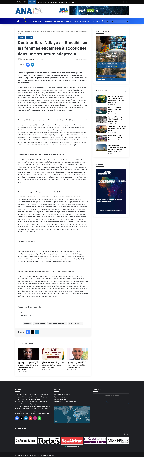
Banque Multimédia (81, 21)
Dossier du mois (35, 21)
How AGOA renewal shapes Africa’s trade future (116, 110)
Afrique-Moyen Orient (62, 21)
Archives (29, 37)
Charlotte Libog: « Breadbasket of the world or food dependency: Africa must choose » (115, 149)
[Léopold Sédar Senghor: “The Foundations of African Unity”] (101, 119)
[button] (127, 439)
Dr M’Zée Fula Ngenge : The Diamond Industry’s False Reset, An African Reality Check (116, 99)
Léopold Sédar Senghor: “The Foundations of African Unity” (117, 119)
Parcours (48, 21)
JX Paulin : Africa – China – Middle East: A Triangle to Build (117, 128)
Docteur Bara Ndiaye (58, 329)
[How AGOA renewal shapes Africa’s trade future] (101, 110)
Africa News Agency (27, 65)
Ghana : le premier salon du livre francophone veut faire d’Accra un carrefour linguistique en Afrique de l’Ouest (52, 371)
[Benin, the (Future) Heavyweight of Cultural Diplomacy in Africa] (101, 138)
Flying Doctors (76, 329)
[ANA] (29, 11)
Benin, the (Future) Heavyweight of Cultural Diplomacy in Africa (117, 138)
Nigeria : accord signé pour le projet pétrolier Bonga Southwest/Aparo (58, 4)
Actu (24, 21)
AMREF (28, 329)
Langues (95, 21)
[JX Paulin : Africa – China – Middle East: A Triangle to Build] (101, 129)
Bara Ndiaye (40, 329)
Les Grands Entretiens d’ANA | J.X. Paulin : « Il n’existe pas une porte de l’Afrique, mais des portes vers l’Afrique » (77, 370)
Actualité (27, 31)
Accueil (21, 31)
